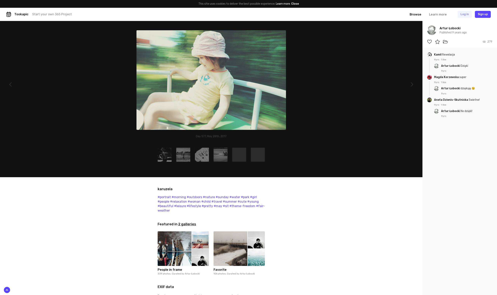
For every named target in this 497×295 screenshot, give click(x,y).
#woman (194, 201)
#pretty (207, 206)
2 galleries (187, 224)
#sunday (222, 197)
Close (295, 3)
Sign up (483, 14)
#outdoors (194, 197)
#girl (253, 197)
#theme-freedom (242, 206)
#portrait (164, 197)
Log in (465, 14)
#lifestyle (194, 206)
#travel (216, 201)
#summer (230, 201)
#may (218, 206)
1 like (443, 59)
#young (253, 201)
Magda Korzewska (446, 77)
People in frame (170, 270)
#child (206, 201)
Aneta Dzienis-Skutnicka (451, 100)
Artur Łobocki (192, 273)
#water (234, 197)
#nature (209, 197)
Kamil (438, 54)
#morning (179, 197)
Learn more (283, 3)
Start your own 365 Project (52, 14)
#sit (226, 206)
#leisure (180, 206)
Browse (415, 14)
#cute (242, 201)
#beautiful (165, 206)
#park (245, 197)
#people (163, 201)
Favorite (220, 270)
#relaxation (178, 201)
